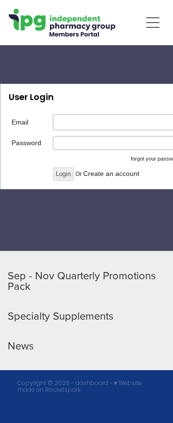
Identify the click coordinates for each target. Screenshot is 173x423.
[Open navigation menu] (152, 22)
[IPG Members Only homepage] (75, 23)
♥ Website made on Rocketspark (79, 386)
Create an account (111, 173)
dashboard (91, 383)
